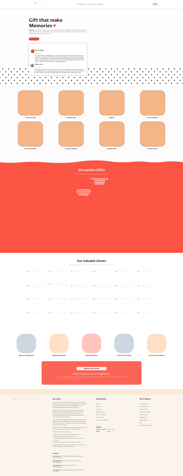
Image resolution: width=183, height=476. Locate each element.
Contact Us (99, 409)
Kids (140, 422)
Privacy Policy (100, 417)
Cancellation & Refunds (102, 420)
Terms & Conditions (101, 414)
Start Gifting (34, 39)
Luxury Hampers (143, 414)
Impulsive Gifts (143, 409)
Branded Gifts (143, 417)
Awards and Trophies (144, 412)
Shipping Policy (100, 412)
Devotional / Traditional (145, 425)
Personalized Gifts (81, 4)
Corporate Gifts (91, 4)
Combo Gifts (100, 4)
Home (97, 404)
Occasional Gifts (143, 420)
